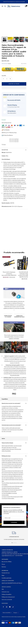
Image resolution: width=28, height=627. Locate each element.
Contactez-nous (5, 591)
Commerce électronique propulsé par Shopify (16, 616)
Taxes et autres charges (7, 442)
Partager (4, 144)
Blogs (3, 575)
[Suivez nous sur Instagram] (6, 607)
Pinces (3, 564)
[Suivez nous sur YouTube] (9, 607)
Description (5, 149)
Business (4, 566)
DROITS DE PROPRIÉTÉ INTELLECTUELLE (12, 583)
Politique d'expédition (6, 594)
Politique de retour (6, 456)
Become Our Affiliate (6, 561)
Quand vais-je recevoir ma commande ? (11, 403)
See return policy (11, 113)
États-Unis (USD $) (6, 612)
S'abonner (14, 522)
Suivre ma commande (7, 599)
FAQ (3, 589)
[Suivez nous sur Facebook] (3, 607)
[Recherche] (5, 6)
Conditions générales (6, 578)
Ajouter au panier (14, 83)
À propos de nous (6, 572)
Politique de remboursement (8, 597)
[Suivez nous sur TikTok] (13, 607)
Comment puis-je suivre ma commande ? (11, 425)
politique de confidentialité (8, 580)
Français (15, 612)
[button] (14, 87)
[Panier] (25, 6)
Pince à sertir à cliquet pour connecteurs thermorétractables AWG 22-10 (9, 273)
